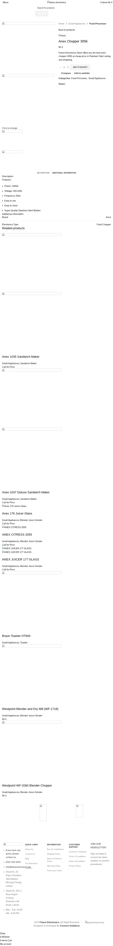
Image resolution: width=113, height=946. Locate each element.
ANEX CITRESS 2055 (17, 534)
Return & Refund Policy (54, 859)
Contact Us (30, 854)
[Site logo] (56, 2)
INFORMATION (54, 844)
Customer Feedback (78, 852)
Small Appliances (76, 24)
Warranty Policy (53, 866)
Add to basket (80, 67)
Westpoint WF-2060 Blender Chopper (27, 785)
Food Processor (97, 24)
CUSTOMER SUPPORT (74, 845)
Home (61, 24)
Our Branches (31, 863)
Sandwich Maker (28, 363)
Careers (28, 868)
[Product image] (31, 321)
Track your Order (54, 870)
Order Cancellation (77, 861)
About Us (29, 849)
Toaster (23, 642)
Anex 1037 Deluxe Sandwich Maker (26, 492)
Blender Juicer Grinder (31, 520)
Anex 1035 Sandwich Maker (20, 356)
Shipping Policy (53, 854)
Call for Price (8, 367)
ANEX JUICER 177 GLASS (20, 559)
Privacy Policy (75, 866)
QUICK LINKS (31, 844)
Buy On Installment (55, 849)
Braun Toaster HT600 (16, 636)
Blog (27, 858)
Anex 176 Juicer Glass (17, 513)
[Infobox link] (93, 812)
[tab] (43, 173)
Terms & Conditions (77, 856)
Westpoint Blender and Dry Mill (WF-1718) (30, 709)
